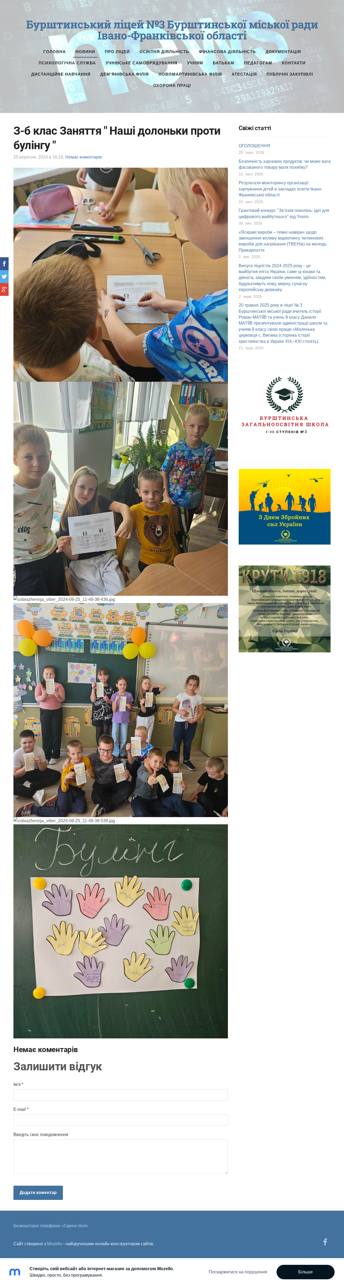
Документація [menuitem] (283, 51)
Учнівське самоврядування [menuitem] (141, 63)
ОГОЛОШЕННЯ (254, 146)
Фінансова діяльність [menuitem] (227, 51)
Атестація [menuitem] (244, 74)
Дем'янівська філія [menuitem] (124, 74)
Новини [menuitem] (85, 51)
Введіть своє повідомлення (40, 1134)
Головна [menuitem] (54, 51)
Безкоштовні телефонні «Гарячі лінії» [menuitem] (50, 1225)
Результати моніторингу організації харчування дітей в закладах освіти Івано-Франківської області (280, 189)
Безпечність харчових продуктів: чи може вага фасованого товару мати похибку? (285, 164)
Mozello (54, 1243)
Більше (305, 1272)
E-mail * (20, 1109)
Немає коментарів (83, 157)
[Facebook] (325, 1242)
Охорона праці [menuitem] (172, 85)
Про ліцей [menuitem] (117, 51)
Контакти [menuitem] (294, 63)
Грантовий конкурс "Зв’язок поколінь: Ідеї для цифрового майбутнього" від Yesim (284, 213)
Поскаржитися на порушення (238, 1272)
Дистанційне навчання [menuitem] (61, 74)
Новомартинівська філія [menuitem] (190, 74)
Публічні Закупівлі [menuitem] (290, 74)
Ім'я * (18, 1084)
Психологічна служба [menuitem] (67, 63)
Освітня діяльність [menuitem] (164, 51)
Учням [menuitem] (195, 63)
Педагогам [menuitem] (258, 63)
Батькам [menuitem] (223, 63)
